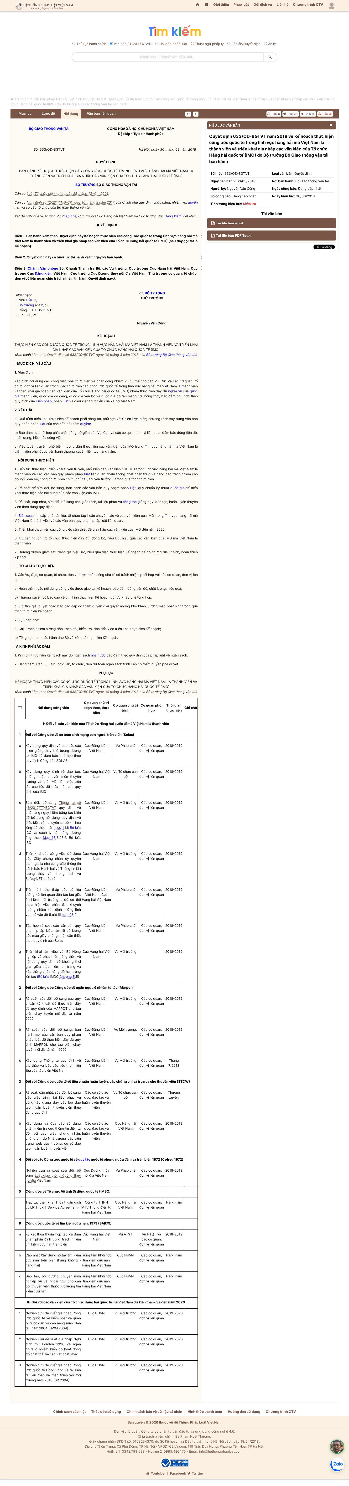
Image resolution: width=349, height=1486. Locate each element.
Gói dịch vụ (263, 4)
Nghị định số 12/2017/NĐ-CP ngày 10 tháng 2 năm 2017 (71, 202)
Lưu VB (292, 114)
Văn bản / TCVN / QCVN (133, 44)
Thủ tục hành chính (91, 44)
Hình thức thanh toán (205, 1411)
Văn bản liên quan (101, 113)
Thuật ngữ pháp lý (209, 44)
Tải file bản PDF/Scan (233, 235)
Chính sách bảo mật (69, 1411)
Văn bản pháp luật (47, 99)
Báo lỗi (327, 114)
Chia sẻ (309, 114)
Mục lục (25, 113)
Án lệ (272, 44)
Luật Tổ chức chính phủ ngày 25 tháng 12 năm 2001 (67, 193)
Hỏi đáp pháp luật (173, 44)
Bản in (275, 114)
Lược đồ (48, 113)
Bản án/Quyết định (245, 44)
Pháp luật (241, 4)
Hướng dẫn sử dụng (244, 1411)
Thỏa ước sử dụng (106, 1411)
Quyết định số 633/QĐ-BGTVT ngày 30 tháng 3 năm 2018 (93, 355)
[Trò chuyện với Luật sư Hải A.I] (337, 1447)
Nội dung (70, 114)
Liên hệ (282, 4)
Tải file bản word (229, 223)
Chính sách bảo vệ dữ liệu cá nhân (154, 1411)
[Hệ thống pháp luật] (43, 5)
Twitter (197, 1473)
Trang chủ (22, 99)
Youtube (157, 1473)
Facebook (177, 1473)
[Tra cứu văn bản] (174, 31)
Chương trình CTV (308, 4)
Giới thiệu (221, 4)
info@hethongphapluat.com (220, 1451)
